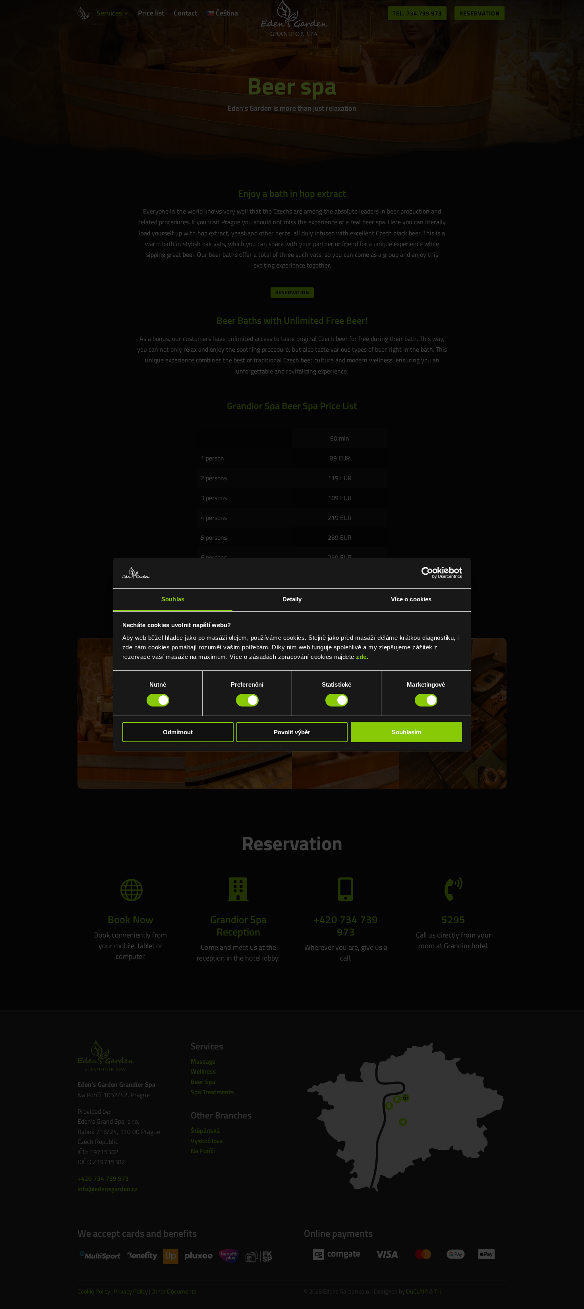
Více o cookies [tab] (411, 599)
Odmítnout (178, 732)
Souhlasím (406, 732)
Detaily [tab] (292, 599)
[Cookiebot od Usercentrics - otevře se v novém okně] (427, 573)
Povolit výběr (292, 732)
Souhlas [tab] (172, 599)
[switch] (247, 700)
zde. (362, 656)
